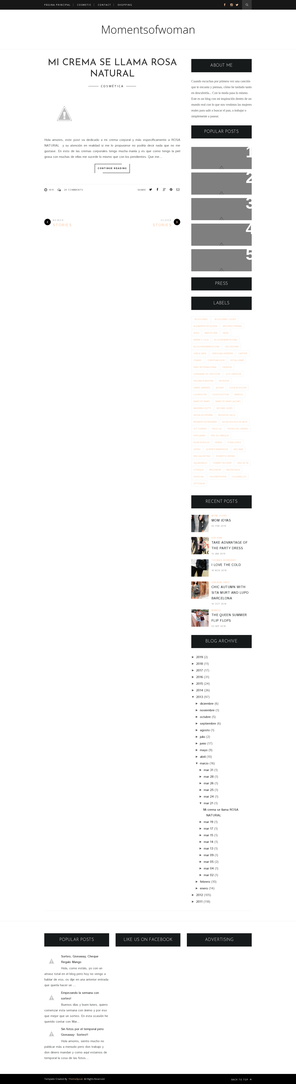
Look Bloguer (237, 387)
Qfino (197, 449)
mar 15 (208, 835)
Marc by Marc (202, 401)
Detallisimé (237, 360)
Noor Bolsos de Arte (234, 421)
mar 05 (209, 862)
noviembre (207, 710)
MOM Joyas (221, 520)
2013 (199, 697)
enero (204, 888)
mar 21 (208, 803)
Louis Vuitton (220, 394)
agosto (205, 730)
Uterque (199, 469)
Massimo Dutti (202, 408)
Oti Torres (200, 428)
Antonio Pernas (232, 325)
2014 (199, 690)
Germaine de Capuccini (207, 373)
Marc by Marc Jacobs (227, 401)
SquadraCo (200, 462)
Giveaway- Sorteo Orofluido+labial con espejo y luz (221, 260)
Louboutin (200, 394)
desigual (199, 476)
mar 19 (208, 822)
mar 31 (208, 770)
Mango (238, 394)
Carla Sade (200, 353)
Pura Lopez (234, 442)
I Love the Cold (226, 565)
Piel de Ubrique (220, 435)
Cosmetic (84, 4)
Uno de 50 (242, 462)
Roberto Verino (225, 455)
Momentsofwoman (148, 29)
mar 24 (209, 796)
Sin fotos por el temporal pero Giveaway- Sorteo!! (217, 206)
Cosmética (112, 86)
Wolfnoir (215, 469)
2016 (199, 677)
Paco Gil (217, 428)
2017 (199, 670)
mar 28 (209, 776)
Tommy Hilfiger (222, 462)
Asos (196, 332)
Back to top (240, 1079)
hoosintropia (218, 476)
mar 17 (208, 828)
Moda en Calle (226, 414)
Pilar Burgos (201, 442)
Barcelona (211, 332)
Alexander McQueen (205, 325)
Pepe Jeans (199, 435)
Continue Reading (112, 168)
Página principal (57, 4)
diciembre (207, 703)
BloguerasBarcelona (206, 346)
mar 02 (209, 875)
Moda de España (203, 414)
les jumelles (239, 476)
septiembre (208, 723)
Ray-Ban (238, 449)
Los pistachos (206, 229)
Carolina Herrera (222, 353)
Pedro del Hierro (238, 428)
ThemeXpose (75, 1078)
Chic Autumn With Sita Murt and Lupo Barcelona (230, 593)
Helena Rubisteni (203, 380)
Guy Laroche (233, 373)
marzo (204, 763)
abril (203, 757)
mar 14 (208, 842)
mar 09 (209, 855)
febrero (205, 882)
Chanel (198, 360)
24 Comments (73, 190)
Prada (218, 442)
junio (203, 743)
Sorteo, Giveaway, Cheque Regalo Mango (219, 155)
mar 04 (209, 868)
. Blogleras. (201, 319)
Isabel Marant (202, 387)
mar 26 (209, 783)
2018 (199, 664)
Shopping (125, 4)
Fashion (227, 367)
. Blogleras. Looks (224, 319)
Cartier (242, 353)
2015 (199, 683)
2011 (199, 901)
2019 (199, 657)
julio (202, 737)
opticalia (199, 483)
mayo (204, 750)
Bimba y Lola (201, 339)
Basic (226, 332)
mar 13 (208, 848)
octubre (205, 717)
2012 (199, 895)
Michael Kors (224, 408)
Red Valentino (202, 455)
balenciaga (233, 469)
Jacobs (220, 387)
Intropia (224, 380)
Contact (104, 4)
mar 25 (209, 790)
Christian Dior (216, 360)
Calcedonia (232, 346)
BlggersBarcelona (225, 339)
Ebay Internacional (205, 367)
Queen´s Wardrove (217, 449)
